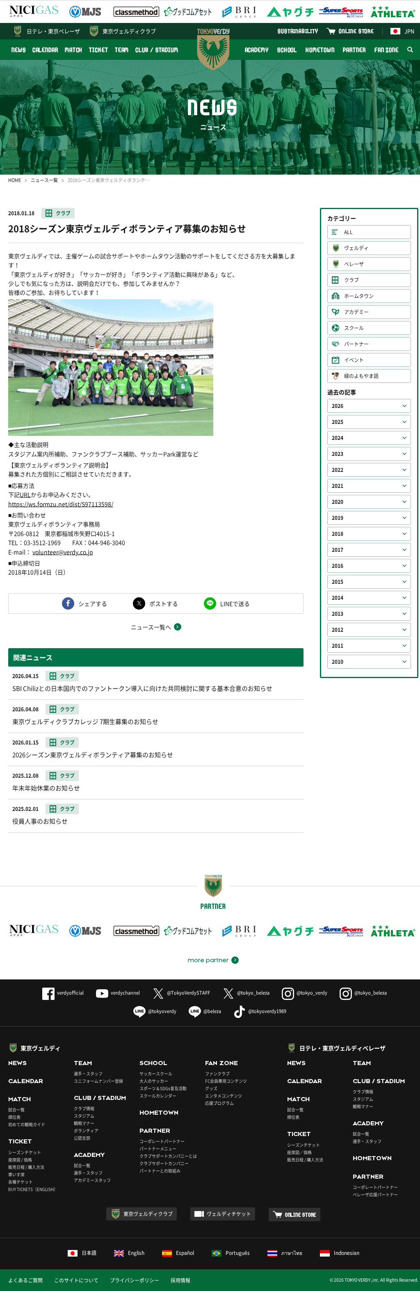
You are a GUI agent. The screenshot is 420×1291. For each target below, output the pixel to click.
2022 (337, 470)
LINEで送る (235, 603)
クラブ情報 (84, 1108)
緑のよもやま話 (361, 376)
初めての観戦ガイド (26, 1124)
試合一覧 (16, 1110)
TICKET (98, 50)
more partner (208, 960)
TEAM (122, 50)
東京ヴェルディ (41, 1048)
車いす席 (16, 1174)
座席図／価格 (299, 1152)
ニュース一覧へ (151, 627)
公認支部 (82, 1138)
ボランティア (86, 1130)
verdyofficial (70, 992)
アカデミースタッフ (92, 1180)
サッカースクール (155, 1073)
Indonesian (346, 1253)
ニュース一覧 (44, 180)
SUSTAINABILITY (298, 31)
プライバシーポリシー (134, 1280)
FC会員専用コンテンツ (226, 1081)
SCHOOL (287, 50)
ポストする (163, 603)
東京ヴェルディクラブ (129, 31)
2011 (337, 645)
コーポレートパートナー (162, 1141)
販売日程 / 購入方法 (26, 1167)
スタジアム (84, 1116)
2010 (337, 661)
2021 (337, 486)
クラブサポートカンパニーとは (168, 1156)
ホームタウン (359, 296)
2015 (337, 581)
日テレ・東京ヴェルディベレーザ (342, 1048)
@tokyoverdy (162, 1011)
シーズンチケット (24, 1152)
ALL (348, 232)
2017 (337, 549)
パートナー (356, 344)
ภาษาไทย (291, 1253)
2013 (337, 613)
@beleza (212, 1011)
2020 (337, 501)
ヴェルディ (356, 248)
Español (185, 1253)
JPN (409, 31)
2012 (337, 629)
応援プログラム (219, 1103)
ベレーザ (354, 264)
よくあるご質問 (25, 1280)
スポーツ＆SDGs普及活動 (163, 1088)
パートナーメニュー (157, 1148)
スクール (354, 328)
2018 (337, 533)
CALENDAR (45, 50)
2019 (337, 517)
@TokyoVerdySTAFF (188, 992)
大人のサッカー (153, 1081)
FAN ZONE (386, 50)
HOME (14, 180)
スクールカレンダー (157, 1096)
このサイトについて (76, 1280)
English (136, 1253)
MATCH (74, 50)
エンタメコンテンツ (223, 1096)
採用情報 (180, 1280)
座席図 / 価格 (20, 1160)
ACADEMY (257, 50)
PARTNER (354, 50)
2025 (337, 422)
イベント (354, 360)
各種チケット (20, 1182)
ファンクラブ (217, 1073)
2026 (337, 406)
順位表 (14, 1117)
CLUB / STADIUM (156, 50)
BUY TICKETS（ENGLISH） (33, 1189)
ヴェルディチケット (229, 1214)
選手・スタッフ (88, 1073)
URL (25, 494)
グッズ (211, 1088)
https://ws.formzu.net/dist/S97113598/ (60, 504)
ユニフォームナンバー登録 (98, 1081)
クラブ (63, 213)
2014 (337, 597)
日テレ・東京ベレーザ (53, 31)
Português (238, 1253)
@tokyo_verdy (312, 992)
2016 (337, 565)
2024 (337, 438)
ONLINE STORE (356, 31)
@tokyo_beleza (253, 992)
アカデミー (356, 312)
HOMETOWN (320, 50)
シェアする (92, 603)
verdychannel (125, 992)
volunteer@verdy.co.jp (62, 552)
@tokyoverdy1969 (267, 1011)
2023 (337, 454)
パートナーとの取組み (159, 1171)
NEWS (18, 50)
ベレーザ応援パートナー (375, 1194)
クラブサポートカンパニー (164, 1163)
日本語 (89, 1253)
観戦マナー (84, 1123)
